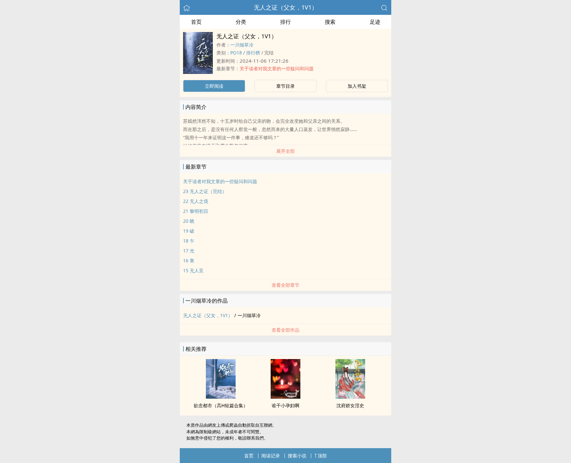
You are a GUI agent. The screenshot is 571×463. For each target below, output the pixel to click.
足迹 (375, 21)
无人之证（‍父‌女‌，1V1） (286, 7)
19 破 (188, 231)
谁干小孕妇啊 (285, 405)
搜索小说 (297, 455)
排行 (285, 21)
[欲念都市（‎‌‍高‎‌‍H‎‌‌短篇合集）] (221, 396)
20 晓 (188, 221)
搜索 (330, 21)
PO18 (236, 53)
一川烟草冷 (241, 45)
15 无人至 (193, 270)
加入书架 (357, 86)
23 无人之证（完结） (205, 191)
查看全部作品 (285, 330)
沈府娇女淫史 (350, 405)
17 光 (188, 251)
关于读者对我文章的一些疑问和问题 (277, 68)
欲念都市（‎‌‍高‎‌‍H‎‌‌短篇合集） (221, 405)
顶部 (322, 455)
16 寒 (188, 260)
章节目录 (285, 86)
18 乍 (188, 241)
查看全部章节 (285, 285)
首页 (196, 21)
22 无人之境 (195, 201)
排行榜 (253, 53)
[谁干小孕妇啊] (285, 396)
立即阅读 (214, 86)
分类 (241, 21)
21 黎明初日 (195, 211)
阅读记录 (270, 455)
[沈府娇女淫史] (350, 396)
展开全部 (285, 151)
